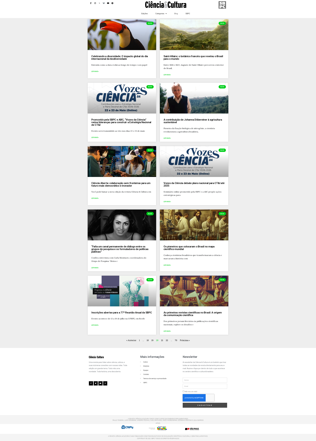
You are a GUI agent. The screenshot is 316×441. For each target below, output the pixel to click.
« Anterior (131, 340)
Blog (176, 13)
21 (162, 340)
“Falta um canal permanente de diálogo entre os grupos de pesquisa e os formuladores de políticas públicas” (119, 249)
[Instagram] (95, 3)
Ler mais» (95, 71)
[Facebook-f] (91, 3)
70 (176, 340)
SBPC (188, 13)
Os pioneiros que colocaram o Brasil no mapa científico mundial (189, 248)
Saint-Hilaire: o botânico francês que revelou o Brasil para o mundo (193, 57)
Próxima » (185, 340)
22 (167, 340)
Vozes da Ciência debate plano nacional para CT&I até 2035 (194, 184)
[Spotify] (112, 3)
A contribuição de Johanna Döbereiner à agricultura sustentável (193, 121)
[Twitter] (96, 383)
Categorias (159, 13)
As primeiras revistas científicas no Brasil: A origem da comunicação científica (193, 314)
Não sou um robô (191, 392)
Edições (144, 13)
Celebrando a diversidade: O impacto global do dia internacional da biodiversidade (119, 57)
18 (148, 340)
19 (152, 340)
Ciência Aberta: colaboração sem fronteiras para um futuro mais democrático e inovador (120, 184)
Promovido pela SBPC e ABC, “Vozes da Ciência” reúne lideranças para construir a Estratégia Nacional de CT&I (121, 122)
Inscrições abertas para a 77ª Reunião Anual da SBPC (121, 312)
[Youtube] (108, 3)
